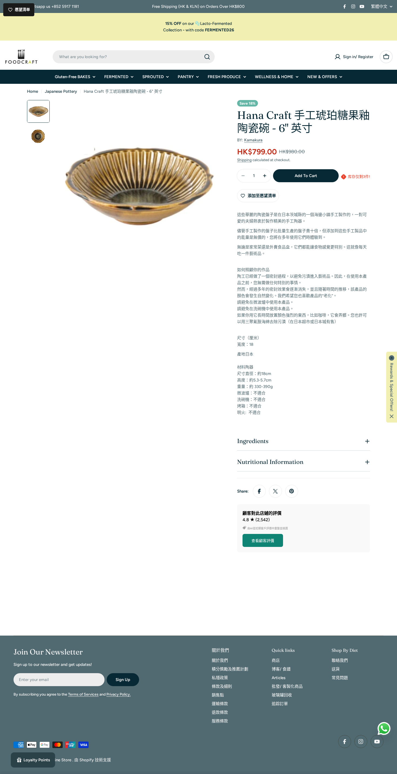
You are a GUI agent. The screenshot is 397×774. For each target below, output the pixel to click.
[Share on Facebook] (259, 491)
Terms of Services (83, 694)
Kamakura (253, 140)
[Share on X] (275, 491)
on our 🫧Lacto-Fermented (198, 23)
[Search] (207, 57)
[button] (391, 387)
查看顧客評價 (262, 541)
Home (32, 91)
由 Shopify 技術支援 (92, 760)
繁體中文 (379, 7)
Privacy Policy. (118, 694)
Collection (172, 30)
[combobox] (134, 56)
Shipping (244, 160)
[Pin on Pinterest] (291, 491)
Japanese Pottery (61, 91)
